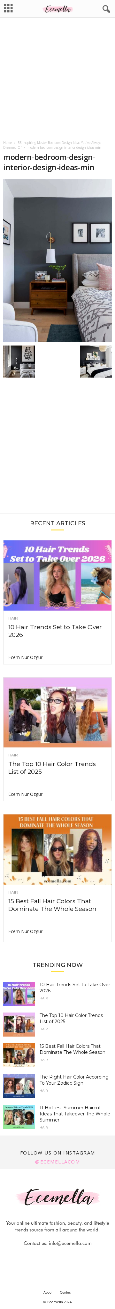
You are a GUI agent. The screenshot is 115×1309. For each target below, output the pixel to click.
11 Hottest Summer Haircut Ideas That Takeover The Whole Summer (75, 1114)
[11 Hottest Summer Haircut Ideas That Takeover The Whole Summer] (19, 1117)
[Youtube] (79, 1256)
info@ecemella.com (70, 1243)
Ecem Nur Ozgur (25, 657)
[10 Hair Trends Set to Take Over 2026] (57, 575)
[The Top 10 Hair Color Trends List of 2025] (57, 713)
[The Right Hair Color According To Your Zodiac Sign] (19, 1086)
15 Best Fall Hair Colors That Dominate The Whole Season (52, 905)
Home (7, 142)
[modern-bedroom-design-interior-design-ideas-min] (57, 260)
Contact (66, 1292)
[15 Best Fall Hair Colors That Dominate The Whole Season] (57, 849)
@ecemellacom (57, 1161)
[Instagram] (50, 1256)
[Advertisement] (57, 79)
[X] (65, 1256)
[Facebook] (36, 1256)
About (47, 1292)
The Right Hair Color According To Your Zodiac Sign (74, 1080)
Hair (13, 618)
